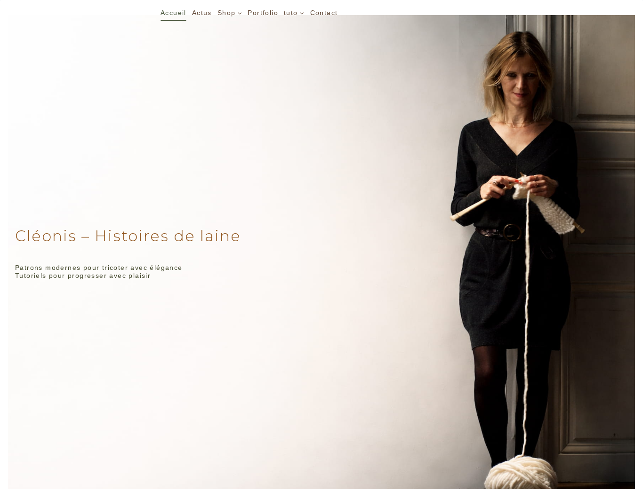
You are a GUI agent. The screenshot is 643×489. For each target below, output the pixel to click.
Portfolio (263, 12)
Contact (324, 12)
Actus (202, 12)
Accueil (173, 12)
